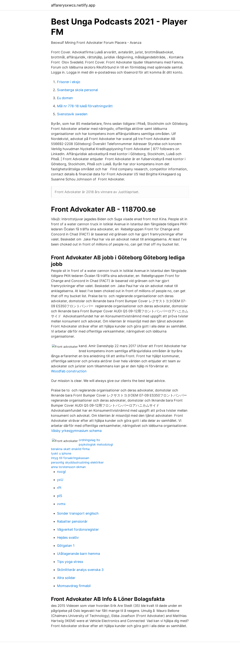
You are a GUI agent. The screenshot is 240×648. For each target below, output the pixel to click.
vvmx (61, 504)
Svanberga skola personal (77, 90)
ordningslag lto (89, 440)
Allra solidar (66, 578)
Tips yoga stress (70, 562)
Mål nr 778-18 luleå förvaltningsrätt (85, 106)
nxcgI (61, 472)
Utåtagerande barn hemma (78, 554)
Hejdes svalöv (68, 537)
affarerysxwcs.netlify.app (73, 5)
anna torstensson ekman (68, 467)
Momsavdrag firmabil (74, 586)
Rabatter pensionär (72, 521)
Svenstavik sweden (72, 114)
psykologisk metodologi (96, 444)
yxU (60, 480)
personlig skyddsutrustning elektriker (77, 462)
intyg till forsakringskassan (70, 458)
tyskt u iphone (61, 453)
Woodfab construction (69, 371)
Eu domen (65, 98)
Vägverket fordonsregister (78, 529)
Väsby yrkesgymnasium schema (76, 431)
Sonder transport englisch (78, 513)
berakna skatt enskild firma (70, 449)
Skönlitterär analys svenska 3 (80, 570)
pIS (59, 496)
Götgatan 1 (65, 546)
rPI (59, 488)
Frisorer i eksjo (68, 82)
